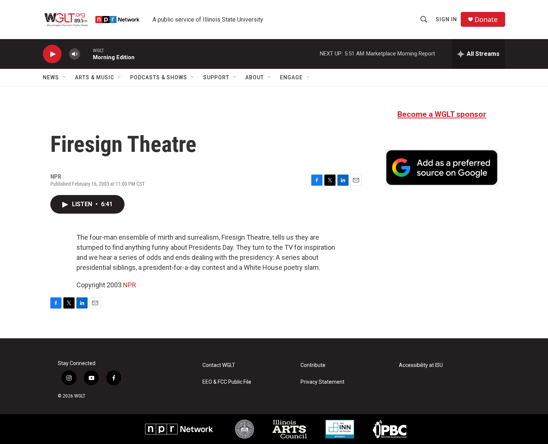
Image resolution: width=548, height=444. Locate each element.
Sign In (446, 19)
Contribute (312, 365)
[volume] (74, 54)
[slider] (86, 54)
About (254, 77)
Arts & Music (94, 77)
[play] (52, 54)
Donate (486, 19)
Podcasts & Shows (158, 77)
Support (216, 77)
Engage (291, 77)
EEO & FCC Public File (226, 382)
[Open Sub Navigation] (64, 77)
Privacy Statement (322, 382)
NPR (129, 285)
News (51, 77)
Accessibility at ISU (421, 365)
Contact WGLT (218, 365)
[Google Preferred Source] (441, 167)
